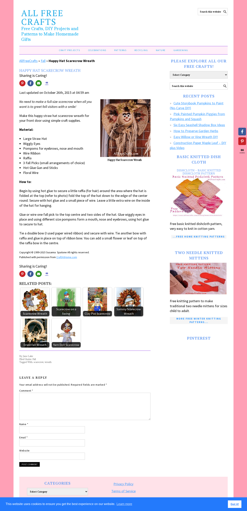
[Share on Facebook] (30, 83)
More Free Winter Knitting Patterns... (198, 320)
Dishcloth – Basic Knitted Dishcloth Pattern (199, 171)
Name (23, 424)
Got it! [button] (235, 504)
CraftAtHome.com (66, 257)
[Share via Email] (39, 83)
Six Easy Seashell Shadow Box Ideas (199, 125)
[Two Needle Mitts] (199, 279)
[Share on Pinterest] (22, 83)
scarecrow (38, 362)
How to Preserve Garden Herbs (195, 131)
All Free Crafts (42, 17)
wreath (48, 362)
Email (23, 437)
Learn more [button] (124, 504)
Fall (43, 61)
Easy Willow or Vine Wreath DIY (195, 137)
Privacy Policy (123, 484)
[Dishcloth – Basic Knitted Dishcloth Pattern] (199, 196)
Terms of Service (123, 491)
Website (24, 450)
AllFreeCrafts (28, 61)
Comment (26, 390)
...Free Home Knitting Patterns (199, 236)
